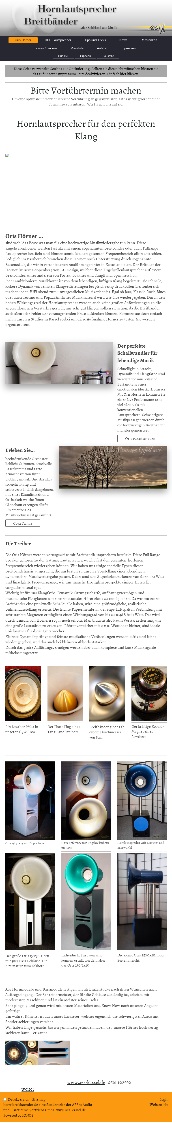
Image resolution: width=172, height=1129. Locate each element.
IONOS (28, 1115)
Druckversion (18, 1099)
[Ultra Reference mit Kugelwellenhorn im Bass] (86, 800)
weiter (28, 1088)
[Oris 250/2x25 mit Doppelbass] (30, 800)
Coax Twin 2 (22, 523)
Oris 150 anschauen (140, 438)
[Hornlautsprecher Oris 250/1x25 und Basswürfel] (142, 800)
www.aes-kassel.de (86, 1082)
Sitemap (38, 1099)
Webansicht (159, 1104)
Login (164, 1099)
